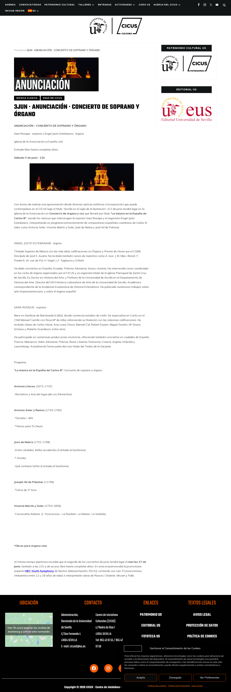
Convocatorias (30, 4)
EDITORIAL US (150, 625)
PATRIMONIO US (151, 615)
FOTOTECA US (151, 636)
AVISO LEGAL (202, 615)
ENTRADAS (104, 4)
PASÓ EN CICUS (52, 98)
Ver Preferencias (209, 677)
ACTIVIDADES (123, 4)
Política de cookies (157, 685)
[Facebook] (94, 668)
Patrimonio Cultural (59, 4)
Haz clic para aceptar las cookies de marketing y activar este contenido (29, 629)
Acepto (140, 677)
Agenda (10, 4)
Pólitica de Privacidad (179, 685)
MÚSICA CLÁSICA (27, 98)
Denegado (175, 677)
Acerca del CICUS (165, 4)
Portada (19, 50)
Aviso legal (197, 685)
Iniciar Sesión (15, 10)
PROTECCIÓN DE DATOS (202, 625)
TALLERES (84, 4)
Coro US (144, 4)
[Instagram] (108, 668)
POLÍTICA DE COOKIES (202, 636)
